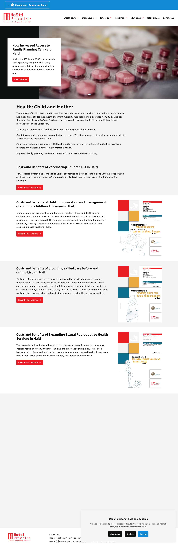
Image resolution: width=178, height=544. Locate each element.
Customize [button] (115, 534)
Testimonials (153, 18)
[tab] (88, 94)
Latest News (70, 18)
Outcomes (105, 18)
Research (120, 18)
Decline (130, 534)
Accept (143, 534)
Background (88, 18)
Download (136, 18)
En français (168, 18)
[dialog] (128, 526)
